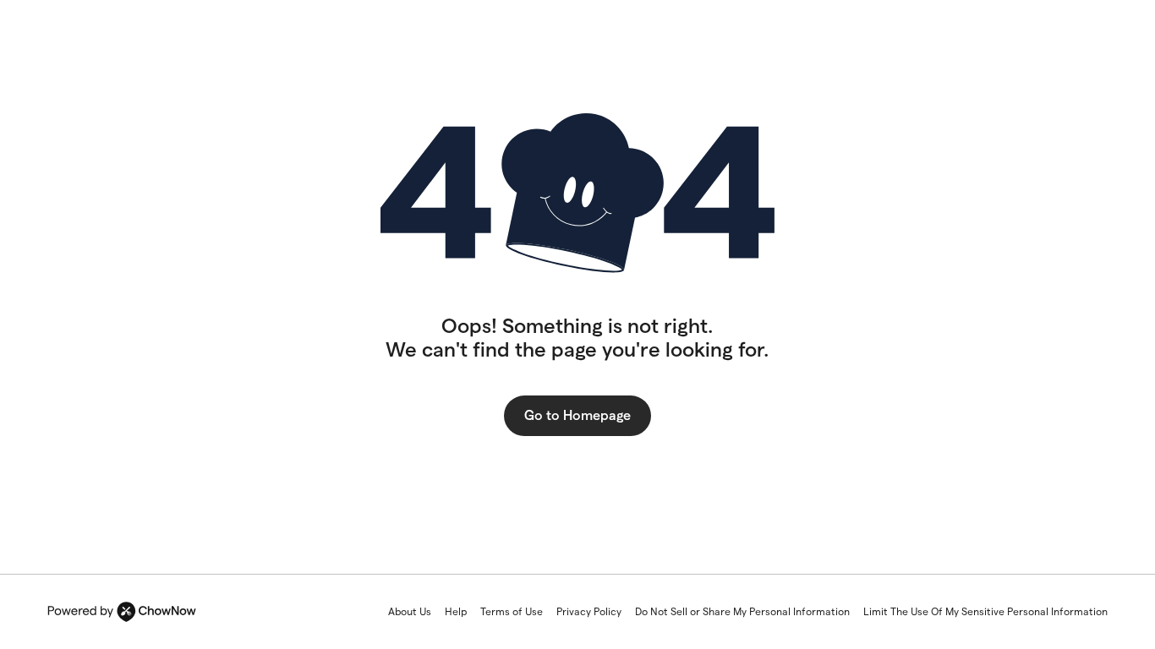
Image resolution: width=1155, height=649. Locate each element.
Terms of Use (511, 611)
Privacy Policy (588, 611)
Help (456, 611)
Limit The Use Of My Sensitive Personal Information (985, 611)
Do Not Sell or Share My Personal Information (742, 611)
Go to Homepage (577, 415)
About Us (409, 611)
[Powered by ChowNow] (121, 612)
